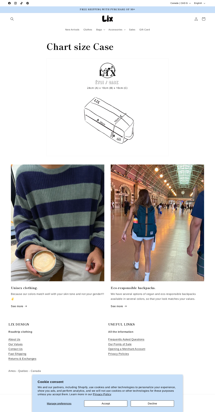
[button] (12, 19)
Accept (106, 403)
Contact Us (15, 349)
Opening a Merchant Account (126, 349)
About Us (14, 339)
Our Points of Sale (120, 344)
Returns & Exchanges (22, 358)
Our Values (15, 344)
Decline (152, 403)
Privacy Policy (102, 394)
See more (17, 306)
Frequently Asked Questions (126, 339)
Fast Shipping (17, 353)
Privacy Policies (118, 353)
